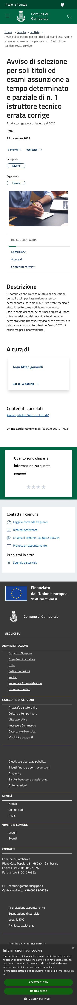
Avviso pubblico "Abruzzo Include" (28, 415)
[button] (38, 999)
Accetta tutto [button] (38, 982)
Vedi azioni (32, 150)
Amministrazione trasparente (27, 943)
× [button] (72, 948)
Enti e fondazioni (19, 671)
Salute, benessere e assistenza (28, 779)
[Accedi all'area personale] (62, 4)
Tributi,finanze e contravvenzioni (29, 767)
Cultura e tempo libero (23, 713)
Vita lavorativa (18, 719)
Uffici (12, 665)
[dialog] (38, 974)
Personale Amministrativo (25, 683)
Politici (13, 677)
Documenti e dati (19, 689)
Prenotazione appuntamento (27, 907)
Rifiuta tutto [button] (38, 991)
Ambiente (15, 773)
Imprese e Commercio (22, 725)
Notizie (34, 32)
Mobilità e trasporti (21, 737)
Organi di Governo (20, 653)
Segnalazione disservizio (24, 913)
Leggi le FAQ (16, 919)
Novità (21, 32)
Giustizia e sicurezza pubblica (27, 761)
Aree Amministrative (22, 659)
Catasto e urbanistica (22, 731)
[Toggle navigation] (7, 16)
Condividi (13, 150)
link (5, 974)
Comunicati (16, 809)
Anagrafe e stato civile (23, 707)
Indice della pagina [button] (23, 240)
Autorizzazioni (18, 785)
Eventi (13, 838)
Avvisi (12, 815)
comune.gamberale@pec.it (26, 886)
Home (8, 32)
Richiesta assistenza (21, 925)
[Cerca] (69, 16)
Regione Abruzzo (16, 4)
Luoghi (13, 832)
